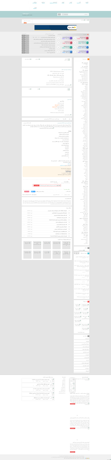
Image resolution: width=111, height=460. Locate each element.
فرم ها (86, 120)
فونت (86, 240)
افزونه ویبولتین (85, 157)
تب (86, 167)
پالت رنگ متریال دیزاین (62, 391)
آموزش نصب (85, 219)
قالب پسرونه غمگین (37, 252)
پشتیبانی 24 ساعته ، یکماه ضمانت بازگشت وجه (56, 80)
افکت (86, 164)
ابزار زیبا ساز (85, 73)
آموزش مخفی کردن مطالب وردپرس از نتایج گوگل (41, 397)
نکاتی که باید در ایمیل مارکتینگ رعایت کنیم (61, 222)
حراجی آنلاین (85, 107)
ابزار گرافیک (85, 227)
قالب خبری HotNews (52, 201)
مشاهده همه (59, 34)
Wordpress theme (68, 200)
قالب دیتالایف (85, 203)
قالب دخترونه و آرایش (56, 243)
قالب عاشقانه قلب (27, 252)
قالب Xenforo (85, 197)
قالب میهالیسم (85, 205)
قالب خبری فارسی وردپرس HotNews (37, 201)
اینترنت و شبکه (85, 228)
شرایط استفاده (63, 390)
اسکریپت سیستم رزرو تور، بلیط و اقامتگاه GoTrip (82, 293)
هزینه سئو (87, 338)
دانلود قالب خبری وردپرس (41, 200)
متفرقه (86, 176)
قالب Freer (85, 190)
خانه (69, 118)
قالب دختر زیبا (47, 252)
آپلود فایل (63, 380)
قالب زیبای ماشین (47, 243)
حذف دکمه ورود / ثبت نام (51, 52)
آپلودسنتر (86, 88)
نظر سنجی (85, 134)
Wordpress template (63, 200)
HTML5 (86, 86)
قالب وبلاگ (86, 213)
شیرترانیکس (85, 159)
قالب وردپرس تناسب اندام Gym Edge (62, 217)
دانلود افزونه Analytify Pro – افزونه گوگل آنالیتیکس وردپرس (81, 285)
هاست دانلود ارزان (86, 365)
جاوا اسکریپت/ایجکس (84, 105)
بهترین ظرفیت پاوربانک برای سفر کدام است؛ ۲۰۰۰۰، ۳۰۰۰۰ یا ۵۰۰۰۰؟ (44, 37)
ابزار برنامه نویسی (84, 225)
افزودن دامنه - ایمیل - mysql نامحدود (58, 73)
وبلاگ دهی (85, 136)
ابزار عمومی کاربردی (84, 75)
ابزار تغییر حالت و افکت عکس (83, 71)
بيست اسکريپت (62, 165)
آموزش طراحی (86, 62)
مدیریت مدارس (85, 130)
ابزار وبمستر (86, 70)
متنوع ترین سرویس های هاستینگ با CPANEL (57, 71)
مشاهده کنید (72, 428)
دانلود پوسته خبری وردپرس (28, 200)
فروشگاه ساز (85, 121)
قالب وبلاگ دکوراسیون (66, 253)
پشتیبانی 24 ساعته (61, 110)
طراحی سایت (85, 229)
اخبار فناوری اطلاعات (85, 82)
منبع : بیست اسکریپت (53, 181)
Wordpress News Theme (57, 200)
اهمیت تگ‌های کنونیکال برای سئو (50, 50)
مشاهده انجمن (24, 33)
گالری (86, 179)
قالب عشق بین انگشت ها (66, 245)
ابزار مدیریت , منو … (84, 77)
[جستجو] (59, 14)
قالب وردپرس (26, 122)
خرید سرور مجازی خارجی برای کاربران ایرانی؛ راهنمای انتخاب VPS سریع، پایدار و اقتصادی (81, 261)
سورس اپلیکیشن (85, 182)
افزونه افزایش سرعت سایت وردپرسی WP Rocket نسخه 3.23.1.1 (81, 276)
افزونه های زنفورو (84, 154)
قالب (55, 201)
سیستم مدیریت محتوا (84, 118)
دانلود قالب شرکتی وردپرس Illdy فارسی (61, 226)
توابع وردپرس (63, 387)
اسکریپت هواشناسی (84, 94)
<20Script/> (25, 13)
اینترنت (86, 68)
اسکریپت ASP (85, 90)
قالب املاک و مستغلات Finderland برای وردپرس (60, 215)
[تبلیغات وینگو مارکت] (81, 250)
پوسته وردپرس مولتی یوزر (83, 212)
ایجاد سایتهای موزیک (84, 101)
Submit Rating (68, 171)
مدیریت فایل (85, 129)
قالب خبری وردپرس (29, 201)
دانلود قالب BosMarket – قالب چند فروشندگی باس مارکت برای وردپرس (57, 210)
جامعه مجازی (85, 104)
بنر (86, 238)
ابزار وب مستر (85, 226)
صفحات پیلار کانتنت (52, 48)
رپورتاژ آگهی (86, 181)
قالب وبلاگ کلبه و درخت (56, 253)
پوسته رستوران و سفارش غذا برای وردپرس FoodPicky (40, 379)
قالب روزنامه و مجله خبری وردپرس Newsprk (83, 296)
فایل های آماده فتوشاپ (84, 239)
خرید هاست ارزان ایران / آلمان (66, 69)
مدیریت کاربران (85, 132)
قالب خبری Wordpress (46, 201)
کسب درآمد (85, 144)
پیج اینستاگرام (27, 191)
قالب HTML (85, 191)
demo (69, 163)
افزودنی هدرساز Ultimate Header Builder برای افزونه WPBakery (39, 393)
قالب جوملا (85, 202)
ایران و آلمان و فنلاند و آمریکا (59, 108)
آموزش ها (85, 220)
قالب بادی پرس (85, 201)
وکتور (86, 242)
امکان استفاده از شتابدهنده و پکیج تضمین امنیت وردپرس (55, 82)
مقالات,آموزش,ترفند (85, 218)
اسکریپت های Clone (84, 92)
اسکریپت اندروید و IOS (84, 91)
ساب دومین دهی (85, 117)
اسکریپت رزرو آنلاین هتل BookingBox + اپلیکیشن (82, 256)
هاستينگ (86, 135)
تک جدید (87, 360)
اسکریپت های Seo (84, 93)
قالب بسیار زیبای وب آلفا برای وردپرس (62, 224)
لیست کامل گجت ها (81, 332)
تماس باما (63, 381)
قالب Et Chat (85, 188)
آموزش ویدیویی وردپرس (84, 67)
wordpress (51, 200)
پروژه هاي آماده (86, 232)
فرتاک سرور (69, 99)
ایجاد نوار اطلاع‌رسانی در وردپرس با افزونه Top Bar (60, 231)
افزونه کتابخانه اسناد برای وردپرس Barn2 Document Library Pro (81, 270)
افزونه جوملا (85, 152)
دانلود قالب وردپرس (35, 200)
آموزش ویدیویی (86, 66)
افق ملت (87, 341)
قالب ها (64, 118)
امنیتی (86, 100)
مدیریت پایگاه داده (84, 131)
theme (49, 200)
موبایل (86, 178)
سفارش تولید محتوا (86, 349)
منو (86, 177)
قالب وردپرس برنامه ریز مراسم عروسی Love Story (41, 388)
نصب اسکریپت (63, 388)
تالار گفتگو (85, 103)
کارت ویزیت (85, 243)
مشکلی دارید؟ (66, 181)
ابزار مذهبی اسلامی (84, 78)
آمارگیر (86, 87)
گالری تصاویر (85, 146)
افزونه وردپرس (85, 155)
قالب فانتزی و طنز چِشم (37, 244)
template (47, 200)
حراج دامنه (87, 368)
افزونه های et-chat (84, 153)
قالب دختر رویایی (27, 243)
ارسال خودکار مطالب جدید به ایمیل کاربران (61, 233)
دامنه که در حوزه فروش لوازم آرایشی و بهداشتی (47, 46)
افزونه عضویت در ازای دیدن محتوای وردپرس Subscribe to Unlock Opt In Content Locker (81, 266)
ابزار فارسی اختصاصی (84, 76)
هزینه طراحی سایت (86, 346)
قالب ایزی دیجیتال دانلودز (83, 199)
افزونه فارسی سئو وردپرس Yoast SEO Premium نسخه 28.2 (81, 280)
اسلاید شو (85, 163)
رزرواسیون (85, 116)
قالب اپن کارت (85, 198)
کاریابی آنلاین (85, 143)
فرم (86, 174)
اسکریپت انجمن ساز (52, 35)
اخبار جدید (87, 354)
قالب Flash (85, 189)
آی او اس (86, 183)
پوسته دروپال (85, 211)
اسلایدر (86, 89)
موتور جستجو (85, 133)
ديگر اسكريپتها (85, 115)
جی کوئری (86, 161)
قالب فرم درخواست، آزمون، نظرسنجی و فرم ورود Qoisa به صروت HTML (81, 289)
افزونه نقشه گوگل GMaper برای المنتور (43, 384)
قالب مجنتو (85, 204)
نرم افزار (86, 224)
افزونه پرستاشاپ (84, 158)
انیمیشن (86, 166)
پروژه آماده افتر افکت (84, 233)
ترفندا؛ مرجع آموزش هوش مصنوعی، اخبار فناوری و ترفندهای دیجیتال (44, 39)
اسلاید (86, 162)
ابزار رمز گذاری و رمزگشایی (83, 72)
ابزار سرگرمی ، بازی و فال (83, 74)
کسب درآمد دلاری (86, 352)
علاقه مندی (85, 119)
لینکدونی (86, 122)
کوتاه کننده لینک (85, 145)
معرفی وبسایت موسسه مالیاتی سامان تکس (48, 41)
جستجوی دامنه (85, 106)
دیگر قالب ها (85, 187)
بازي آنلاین (85, 102)
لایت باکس (85, 175)
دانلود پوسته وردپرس (60, 201)
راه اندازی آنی (61, 78)
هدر (86, 241)
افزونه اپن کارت (85, 151)
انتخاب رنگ (85, 165)
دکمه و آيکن (85, 173)
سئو (86, 221)
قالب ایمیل (85, 200)
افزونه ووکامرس (85, 156)
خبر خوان (85, 108)
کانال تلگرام (33, 191)
